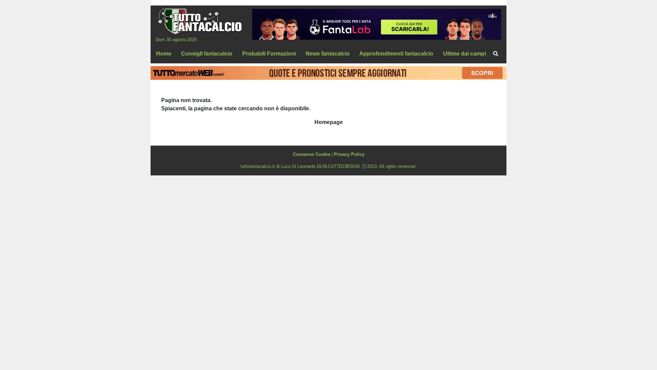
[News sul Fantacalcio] (200, 20)
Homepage (328, 122)
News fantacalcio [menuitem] (328, 54)
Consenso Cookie (311, 154)
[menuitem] (495, 54)
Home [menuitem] (163, 54)
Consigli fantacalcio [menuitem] (206, 54)
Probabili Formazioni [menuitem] (269, 54)
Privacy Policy (349, 154)
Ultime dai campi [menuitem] (464, 54)
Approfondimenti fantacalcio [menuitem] (396, 54)
